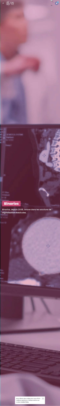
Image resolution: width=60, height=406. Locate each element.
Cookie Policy (25, 402)
